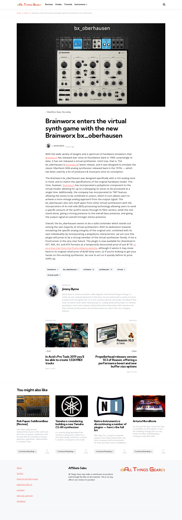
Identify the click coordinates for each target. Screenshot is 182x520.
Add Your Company (25, 495)
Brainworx (51, 157)
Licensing (21, 490)
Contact (20, 473)
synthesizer (105, 269)
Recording (66, 112)
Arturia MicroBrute (144, 421)
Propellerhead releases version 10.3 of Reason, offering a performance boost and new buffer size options (116, 361)
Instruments (80, 4)
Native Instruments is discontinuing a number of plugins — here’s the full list (110, 425)
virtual (121, 269)
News (26, 13)
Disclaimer (21, 501)
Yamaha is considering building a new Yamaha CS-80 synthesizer (69, 424)
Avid (49, 351)
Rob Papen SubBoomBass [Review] (32, 422)
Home (19, 13)
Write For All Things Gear (27, 479)
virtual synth (53, 275)
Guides (58, 4)
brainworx (52, 269)
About (19, 467)
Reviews (49, 4)
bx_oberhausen (70, 269)
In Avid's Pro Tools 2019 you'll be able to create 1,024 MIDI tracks (64, 360)
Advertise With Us (24, 484)
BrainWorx (51, 112)
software (88, 269)
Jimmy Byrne (59, 145)
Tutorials (68, 4)
